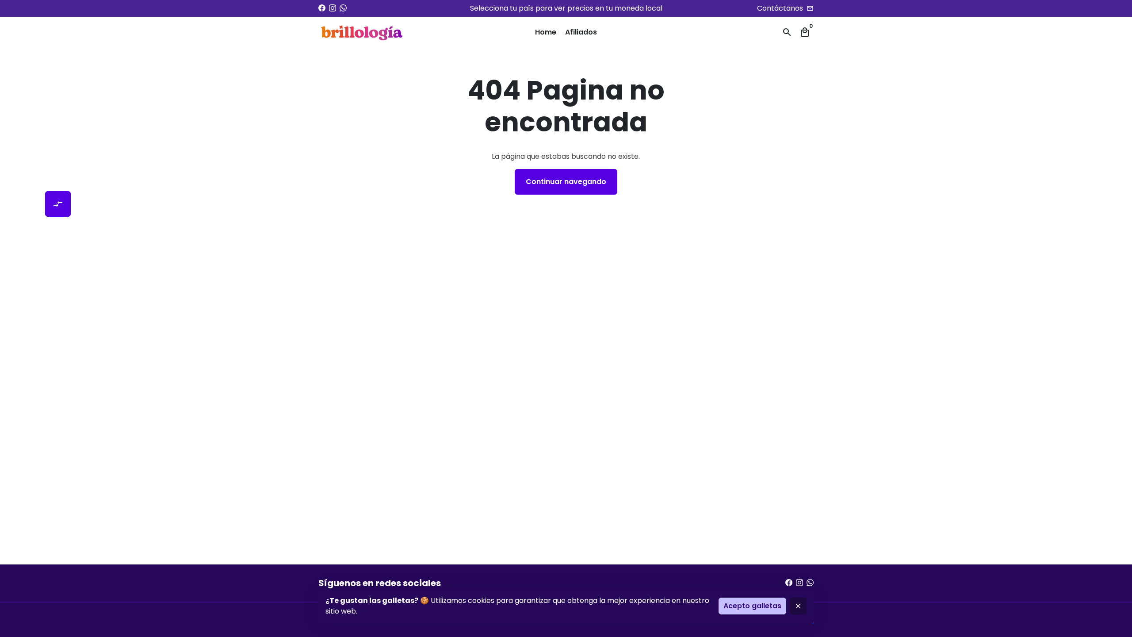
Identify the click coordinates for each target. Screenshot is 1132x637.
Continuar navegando (566, 182)
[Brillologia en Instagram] (332, 8)
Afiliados (581, 32)
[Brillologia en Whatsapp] (343, 8)
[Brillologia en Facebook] (321, 8)
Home (545, 32)
